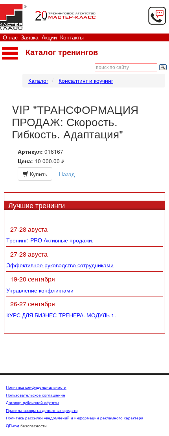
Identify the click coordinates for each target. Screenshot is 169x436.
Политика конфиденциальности (36, 387)
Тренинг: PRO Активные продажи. (50, 240)
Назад (67, 174)
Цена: (25, 161)
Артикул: (30, 151)
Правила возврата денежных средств (41, 410)
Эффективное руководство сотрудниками (60, 265)
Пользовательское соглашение (35, 395)
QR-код (12, 426)
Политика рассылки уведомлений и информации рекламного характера (74, 418)
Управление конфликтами (39, 290)
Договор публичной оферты (32, 402)
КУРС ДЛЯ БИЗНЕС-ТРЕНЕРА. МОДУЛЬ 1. (61, 315)
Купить (37, 174)
